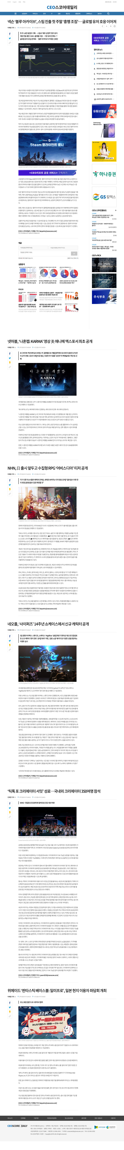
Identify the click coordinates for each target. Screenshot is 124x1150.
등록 (74, 253)
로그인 (114, 2)
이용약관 (36, 1118)
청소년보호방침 (69, 1118)
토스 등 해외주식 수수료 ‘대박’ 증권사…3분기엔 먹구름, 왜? (106, 84)
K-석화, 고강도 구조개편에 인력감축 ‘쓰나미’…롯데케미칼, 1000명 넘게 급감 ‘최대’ (106, 63)
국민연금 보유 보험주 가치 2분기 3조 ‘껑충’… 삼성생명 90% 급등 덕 (50, 305)
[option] (104, 130)
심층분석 (24, 13)
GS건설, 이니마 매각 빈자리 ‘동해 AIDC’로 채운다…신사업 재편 (106, 94)
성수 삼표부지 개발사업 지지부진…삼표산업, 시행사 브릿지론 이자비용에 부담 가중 (106, 58)
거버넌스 (35, 13)
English (15, 2)
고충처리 (113, 1118)
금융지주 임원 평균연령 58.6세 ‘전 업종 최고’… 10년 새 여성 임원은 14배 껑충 (27, 306)
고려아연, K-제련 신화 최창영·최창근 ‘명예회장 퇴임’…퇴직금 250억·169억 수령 (106, 53)
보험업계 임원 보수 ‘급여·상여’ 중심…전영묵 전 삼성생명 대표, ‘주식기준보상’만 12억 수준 (106, 79)
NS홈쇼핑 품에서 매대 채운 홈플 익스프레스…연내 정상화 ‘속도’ (106, 89)
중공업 (68, 13)
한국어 (9, 2)
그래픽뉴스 (89, 13)
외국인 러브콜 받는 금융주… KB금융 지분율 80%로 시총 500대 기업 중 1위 (50, 294)
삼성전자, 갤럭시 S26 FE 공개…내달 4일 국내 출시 (106, 99)
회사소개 (10, 1118)
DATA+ (100, 13)
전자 (44, 13)
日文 (20, 2)
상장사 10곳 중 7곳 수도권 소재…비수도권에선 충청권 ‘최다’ (69, 282)
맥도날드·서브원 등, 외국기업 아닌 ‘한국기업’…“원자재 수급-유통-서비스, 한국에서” (27, 283)
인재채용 (23, 1118)
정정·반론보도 (98, 1118)
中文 (24, 2)
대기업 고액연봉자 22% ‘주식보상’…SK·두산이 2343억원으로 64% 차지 (47, 283)
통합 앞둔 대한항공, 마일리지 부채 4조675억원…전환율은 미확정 (106, 69)
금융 (59, 13)
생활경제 (77, 13)
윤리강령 (84, 1118)
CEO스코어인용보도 (99, 210)
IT (51, 13)
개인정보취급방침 (51, 1118)
